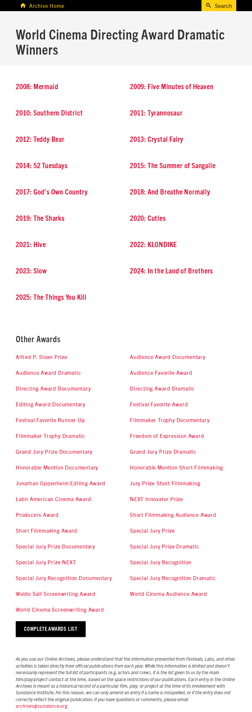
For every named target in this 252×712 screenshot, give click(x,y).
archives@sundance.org (42, 706)
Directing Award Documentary (53, 388)
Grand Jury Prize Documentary (54, 451)
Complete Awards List (50, 629)
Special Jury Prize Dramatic (164, 546)
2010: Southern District (49, 113)
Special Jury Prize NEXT (46, 562)
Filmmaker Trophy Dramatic (50, 435)
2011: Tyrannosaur (156, 113)
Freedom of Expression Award (167, 435)
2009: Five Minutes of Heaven (171, 86)
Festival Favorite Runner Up (50, 420)
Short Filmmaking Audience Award (173, 514)
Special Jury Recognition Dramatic (173, 577)
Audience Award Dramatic (48, 372)
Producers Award (37, 514)
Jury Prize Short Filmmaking (165, 483)
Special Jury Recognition (160, 562)
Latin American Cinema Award (53, 499)
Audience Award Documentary (167, 356)
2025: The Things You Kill (51, 297)
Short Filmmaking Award (46, 530)
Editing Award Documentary (50, 404)
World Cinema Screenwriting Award (60, 609)
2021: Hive (31, 244)
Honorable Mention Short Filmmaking (176, 467)
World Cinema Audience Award (168, 593)
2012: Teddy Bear (40, 139)
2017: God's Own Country (52, 192)
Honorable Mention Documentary (57, 467)
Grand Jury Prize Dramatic (163, 451)
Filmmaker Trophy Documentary (169, 420)
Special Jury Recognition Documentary (64, 577)
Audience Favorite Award (161, 372)
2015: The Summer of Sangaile (172, 165)
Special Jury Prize (152, 530)
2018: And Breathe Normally (170, 192)
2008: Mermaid (37, 86)
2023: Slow (31, 271)
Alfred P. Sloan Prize (41, 356)
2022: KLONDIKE (153, 244)
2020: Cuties (148, 218)
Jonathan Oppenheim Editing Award (60, 483)
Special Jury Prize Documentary (55, 546)
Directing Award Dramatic (162, 388)
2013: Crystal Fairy (156, 139)
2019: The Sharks (40, 218)
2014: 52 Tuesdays (42, 165)
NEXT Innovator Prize (156, 499)
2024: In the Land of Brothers (171, 271)
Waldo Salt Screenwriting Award (55, 593)
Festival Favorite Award (159, 404)
